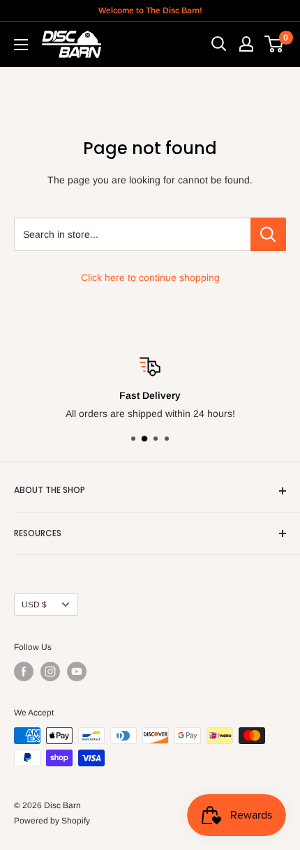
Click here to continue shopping (150, 277)
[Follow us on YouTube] (77, 671)
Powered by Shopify (52, 821)
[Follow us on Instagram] (50, 671)
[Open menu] (21, 44)
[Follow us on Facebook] (23, 671)
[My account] (246, 44)
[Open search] (219, 44)
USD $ (34, 604)
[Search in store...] (268, 234)
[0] (274, 44)
